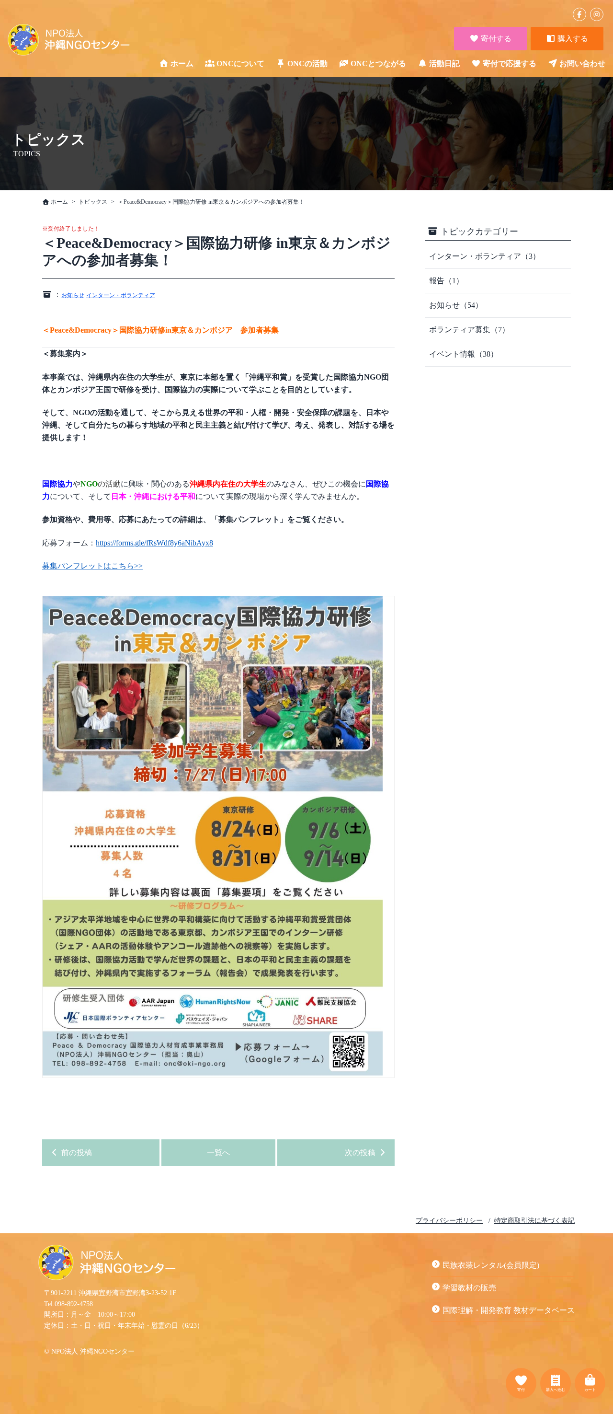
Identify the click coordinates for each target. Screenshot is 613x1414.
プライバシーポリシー (449, 1220)
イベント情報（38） (463, 354)
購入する (572, 39)
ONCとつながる (378, 63)
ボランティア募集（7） (469, 329)
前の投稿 (75, 1152)
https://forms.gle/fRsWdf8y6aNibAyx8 (154, 543)
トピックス (93, 201)
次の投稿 (361, 1152)
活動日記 (444, 63)
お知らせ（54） (456, 305)
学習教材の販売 (469, 1288)
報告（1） (446, 281)
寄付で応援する (509, 63)
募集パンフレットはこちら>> (92, 566)
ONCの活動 (307, 63)
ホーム (181, 63)
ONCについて (240, 63)
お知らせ (72, 295)
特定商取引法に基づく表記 (534, 1220)
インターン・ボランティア (120, 295)
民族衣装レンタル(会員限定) (491, 1265)
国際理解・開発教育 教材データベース (509, 1310)
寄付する (495, 39)
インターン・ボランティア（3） (484, 256)
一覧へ (218, 1152)
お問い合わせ (582, 63)
